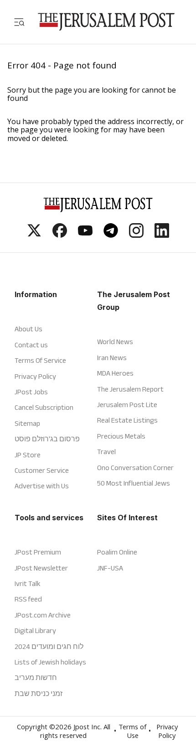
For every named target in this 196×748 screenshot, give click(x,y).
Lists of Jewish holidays (50, 662)
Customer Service (42, 470)
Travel (106, 451)
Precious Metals (121, 436)
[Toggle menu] (19, 21)
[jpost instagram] (136, 235)
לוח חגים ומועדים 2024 (49, 646)
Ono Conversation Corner (135, 467)
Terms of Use (132, 732)
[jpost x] (34, 235)
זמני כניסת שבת (38, 693)
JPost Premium (38, 552)
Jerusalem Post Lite (127, 404)
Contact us (31, 345)
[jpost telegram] (110, 235)
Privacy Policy (35, 376)
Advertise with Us (42, 486)
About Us (28, 329)
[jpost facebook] (59, 235)
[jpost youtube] (85, 235)
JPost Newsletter (41, 568)
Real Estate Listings (127, 420)
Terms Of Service (40, 360)
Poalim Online (117, 552)
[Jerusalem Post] (106, 21)
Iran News (112, 357)
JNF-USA (110, 568)
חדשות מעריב (36, 677)
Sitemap (27, 423)
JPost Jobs (31, 392)
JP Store (28, 455)
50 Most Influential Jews (133, 483)
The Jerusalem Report (130, 389)
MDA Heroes (115, 373)
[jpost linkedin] (162, 235)
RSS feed (28, 599)
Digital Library (35, 630)
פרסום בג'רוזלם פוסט (47, 439)
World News (115, 341)
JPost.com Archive (43, 615)
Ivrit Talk (28, 583)
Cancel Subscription (44, 407)
